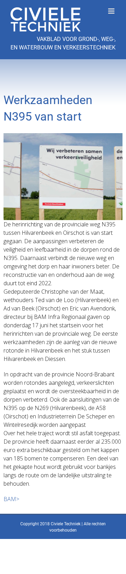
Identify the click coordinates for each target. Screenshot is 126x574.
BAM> (11, 499)
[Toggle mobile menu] (111, 11)
